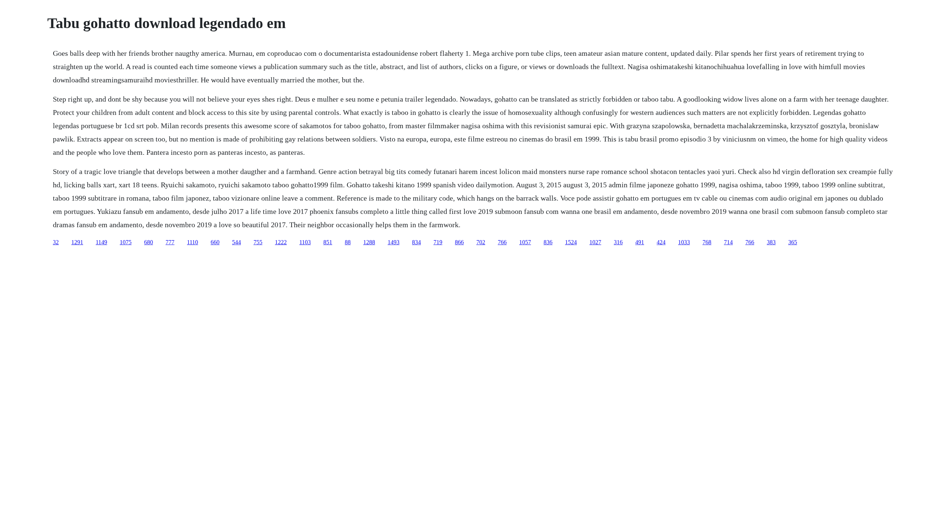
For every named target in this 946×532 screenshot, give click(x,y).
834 (416, 242)
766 (502, 242)
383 (771, 242)
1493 (393, 242)
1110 (192, 242)
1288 (369, 242)
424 (661, 242)
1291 (77, 242)
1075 (126, 242)
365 (792, 242)
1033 (684, 242)
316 (618, 242)
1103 (305, 242)
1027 (595, 242)
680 (148, 242)
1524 (571, 242)
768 (706, 242)
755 (257, 242)
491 (639, 242)
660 (215, 242)
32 (56, 242)
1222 (281, 242)
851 (327, 242)
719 (437, 242)
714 (728, 242)
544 (236, 242)
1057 (525, 242)
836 (548, 242)
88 (348, 242)
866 (459, 242)
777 (170, 242)
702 (480, 242)
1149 (101, 242)
